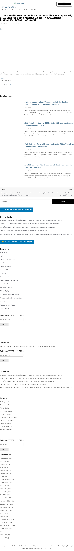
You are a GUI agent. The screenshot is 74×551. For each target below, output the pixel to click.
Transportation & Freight (7, 305)
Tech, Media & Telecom (7, 411)
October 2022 (4, 522)
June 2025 (3, 489)
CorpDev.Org (9, 7)
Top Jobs (3, 302)
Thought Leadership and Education (11, 298)
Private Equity (4, 291)
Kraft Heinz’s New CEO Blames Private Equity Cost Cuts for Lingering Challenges (48, 166)
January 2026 (4, 477)
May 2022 (3, 538)
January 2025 (4, 498)
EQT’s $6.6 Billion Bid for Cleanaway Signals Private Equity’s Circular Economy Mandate (27, 227)
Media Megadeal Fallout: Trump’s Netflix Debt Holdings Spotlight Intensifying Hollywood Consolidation (46, 103)
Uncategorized (4, 309)
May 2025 (3, 492)
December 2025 (5, 480)
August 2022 (4, 529)
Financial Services (5, 277)
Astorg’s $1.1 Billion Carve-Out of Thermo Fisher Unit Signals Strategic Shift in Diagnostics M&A (30, 224)
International (4, 284)
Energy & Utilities (5, 266)
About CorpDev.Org (6, 426)
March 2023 (4, 516)
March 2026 (4, 470)
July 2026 (3, 461)
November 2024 (5, 501)
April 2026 (3, 467)
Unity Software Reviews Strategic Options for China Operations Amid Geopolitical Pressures (49, 145)
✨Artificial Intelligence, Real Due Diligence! (17, 209)
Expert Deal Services (6, 405)
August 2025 (4, 483)
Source (2, 78)
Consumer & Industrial (7, 420)
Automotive (3, 252)
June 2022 (3, 535)
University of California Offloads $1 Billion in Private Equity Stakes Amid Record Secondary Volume (31, 220)
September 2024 (5, 507)
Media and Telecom (6, 287)
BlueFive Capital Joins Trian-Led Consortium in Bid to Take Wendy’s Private (23, 231)
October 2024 (4, 504)
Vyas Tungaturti (18, 23)
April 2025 (3, 495)
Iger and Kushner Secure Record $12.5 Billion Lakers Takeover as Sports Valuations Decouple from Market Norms (36, 234)
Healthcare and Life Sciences (9, 280)
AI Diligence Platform (6, 402)
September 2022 (5, 526)
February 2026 (4, 473)
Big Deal (2, 256)
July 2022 (3, 532)
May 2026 (3, 464)
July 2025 (3, 486)
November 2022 (5, 519)
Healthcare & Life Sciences (8, 417)
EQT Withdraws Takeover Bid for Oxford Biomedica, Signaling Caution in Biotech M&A (48, 124)
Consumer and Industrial (7, 259)
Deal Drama (10, 85)
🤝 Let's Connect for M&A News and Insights (17, 241)
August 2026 (4, 458)
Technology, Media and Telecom (10, 295)
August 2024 (4, 510)
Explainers (3, 273)
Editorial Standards (6, 430)
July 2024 (3, 513)
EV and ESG (4, 270)
